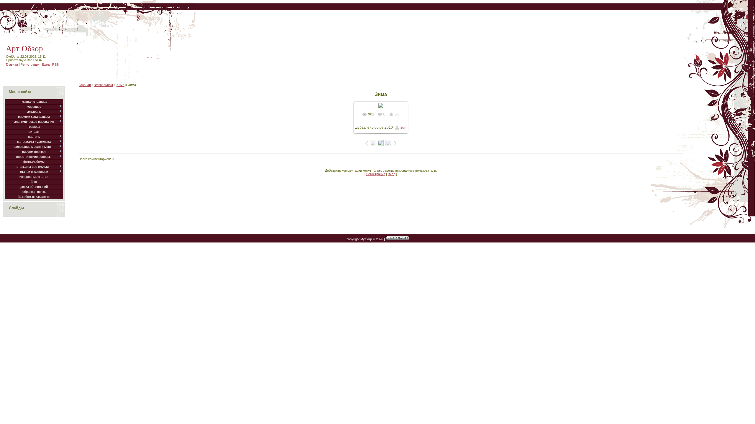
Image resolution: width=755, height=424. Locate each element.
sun (403, 127)
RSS (55, 64)
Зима (120, 85)
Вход (46, 64)
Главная (12, 64)
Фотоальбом (103, 85)
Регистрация (30, 64)
